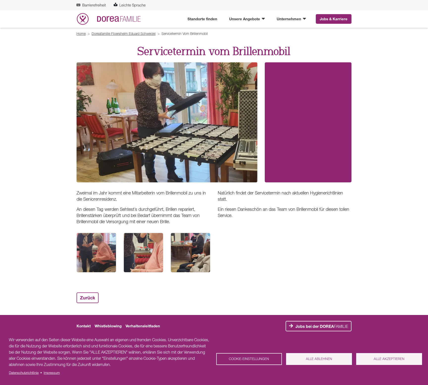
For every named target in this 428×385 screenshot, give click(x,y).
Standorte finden (202, 19)
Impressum (52, 373)
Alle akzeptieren (389, 359)
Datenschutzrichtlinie (24, 373)
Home (81, 33)
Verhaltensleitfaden (143, 326)
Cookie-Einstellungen (249, 359)
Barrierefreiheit (94, 5)
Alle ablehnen (319, 359)
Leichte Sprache (132, 5)
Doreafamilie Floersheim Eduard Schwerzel (124, 33)
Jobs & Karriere (334, 19)
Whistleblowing (108, 326)
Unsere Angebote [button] (245, 19)
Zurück (87, 297)
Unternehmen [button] (289, 19)
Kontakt (84, 326)
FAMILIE (321, 326)
